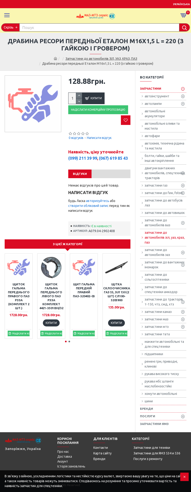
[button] (66, 341)
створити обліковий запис (88, 206)
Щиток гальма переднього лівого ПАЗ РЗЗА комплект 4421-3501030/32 (51, 296)
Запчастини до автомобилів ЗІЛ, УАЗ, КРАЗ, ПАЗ (101, 58)
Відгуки (80, 173)
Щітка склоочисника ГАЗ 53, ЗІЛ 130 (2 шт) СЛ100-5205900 (116, 292)
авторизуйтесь (97, 201)
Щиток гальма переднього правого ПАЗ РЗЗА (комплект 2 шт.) (19, 296)
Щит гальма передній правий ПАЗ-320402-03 (84, 290)
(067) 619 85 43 (113, 158)
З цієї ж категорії (67, 244)
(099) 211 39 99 (82, 158)
